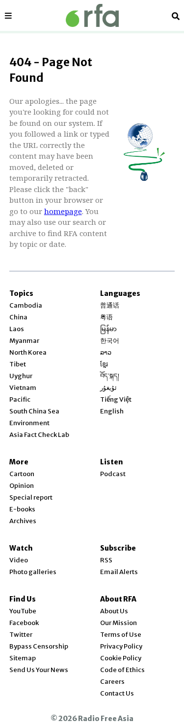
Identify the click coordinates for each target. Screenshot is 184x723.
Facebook (24, 623)
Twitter (20, 634)
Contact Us (117, 693)
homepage (63, 211)
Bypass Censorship (38, 646)
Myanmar (24, 341)
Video (18, 560)
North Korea (28, 352)
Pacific (19, 399)
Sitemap (22, 658)
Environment (29, 423)
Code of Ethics (122, 670)
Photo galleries (32, 572)
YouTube (22, 611)
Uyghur (20, 376)
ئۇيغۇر (108, 388)
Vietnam (22, 388)
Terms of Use (120, 634)
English (112, 411)
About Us (114, 611)
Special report (31, 497)
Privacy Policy (121, 646)
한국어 (109, 341)
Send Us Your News (38, 670)
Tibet (17, 364)
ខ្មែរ (104, 364)
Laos (16, 329)
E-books (22, 509)
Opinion (21, 486)
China (18, 317)
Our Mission (118, 623)
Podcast (113, 474)
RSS (106, 560)
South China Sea (34, 411)
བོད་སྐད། (109, 376)
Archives (22, 521)
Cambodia (25, 305)
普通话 (109, 305)
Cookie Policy (120, 658)
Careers (112, 681)
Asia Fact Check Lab (39, 435)
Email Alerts (119, 572)
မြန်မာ (108, 329)
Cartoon (21, 474)
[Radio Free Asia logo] (92, 15)
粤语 (106, 317)
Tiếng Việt (115, 399)
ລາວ (105, 352)
